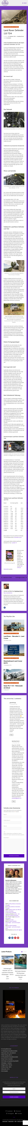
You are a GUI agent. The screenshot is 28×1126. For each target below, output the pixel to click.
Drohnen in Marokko (12, 912)
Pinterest (18, 1111)
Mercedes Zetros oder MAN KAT (9, 1053)
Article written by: (13, 591)
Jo (5, 912)
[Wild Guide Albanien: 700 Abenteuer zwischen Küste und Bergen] (20, 961)
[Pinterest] (15, 938)
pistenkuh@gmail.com (16, 798)
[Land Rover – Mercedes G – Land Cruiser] (14, 625)
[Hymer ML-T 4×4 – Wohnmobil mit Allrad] (14, 675)
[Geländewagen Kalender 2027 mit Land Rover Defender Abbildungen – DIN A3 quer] (7, 960)
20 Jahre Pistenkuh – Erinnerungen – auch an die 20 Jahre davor (12, 923)
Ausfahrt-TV (14, 542)
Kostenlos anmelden (14, 1097)
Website (5, 826)
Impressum (4, 1121)
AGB (15, 1121)
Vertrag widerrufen (21, 1121)
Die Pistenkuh (5, 1071)
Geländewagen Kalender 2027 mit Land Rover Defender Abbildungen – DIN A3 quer (7, 972)
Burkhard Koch (20, 36)
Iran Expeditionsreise (6, 1048)
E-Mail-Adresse (7, 820)
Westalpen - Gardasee (7, 1063)
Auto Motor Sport (18, 537)
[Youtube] (18, 938)
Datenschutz (11, 1121)
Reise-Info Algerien (18, 929)
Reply (11, 734)
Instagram (11, 1113)
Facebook (9, 1111)
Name (5, 814)
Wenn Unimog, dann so (7, 1054)
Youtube (19, 1113)
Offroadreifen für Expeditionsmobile (10, 1056)
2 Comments (8, 38)
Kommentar (6, 837)
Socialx (11, 919)
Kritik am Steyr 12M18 (6, 1067)
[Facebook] (5, 608)
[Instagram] (12, 938)
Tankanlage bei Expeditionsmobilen (9, 1050)
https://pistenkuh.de (8, 593)
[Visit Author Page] (14, 586)
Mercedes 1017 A (5, 1069)
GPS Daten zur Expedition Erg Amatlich (10, 1061)
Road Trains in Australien (7, 1059)
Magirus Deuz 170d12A (7, 1065)
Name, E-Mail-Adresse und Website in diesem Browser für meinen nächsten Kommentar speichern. (14, 834)
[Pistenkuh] (5, 3)
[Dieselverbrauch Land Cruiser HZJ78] (14, 650)
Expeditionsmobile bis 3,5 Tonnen (11, 26)
